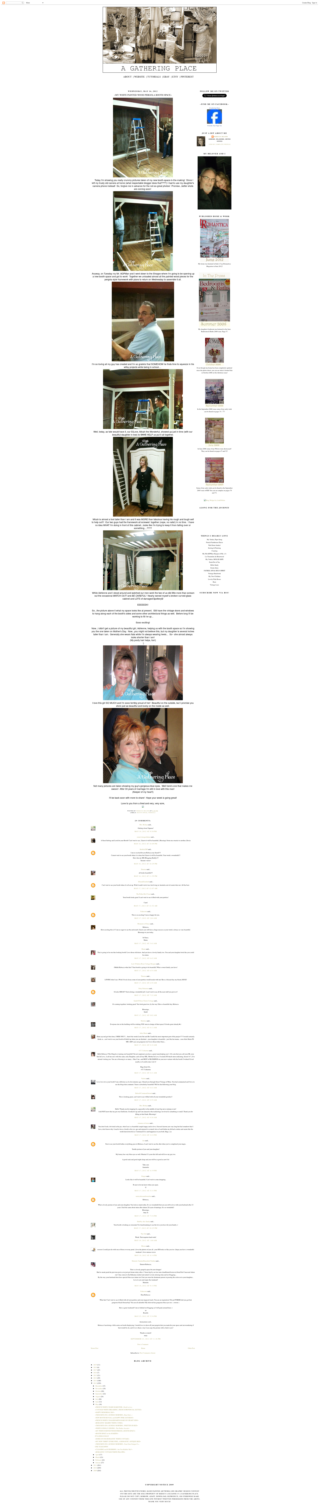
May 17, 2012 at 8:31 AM (145, 1073)
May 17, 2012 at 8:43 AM (145, 1088)
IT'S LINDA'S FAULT (102, 1436)
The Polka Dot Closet (143, 894)
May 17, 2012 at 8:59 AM (145, 1100)
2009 (95, 1470)
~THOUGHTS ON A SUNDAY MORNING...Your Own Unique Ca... (117, 1444)
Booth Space (142, 812)
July (97, 1399)
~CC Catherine (144, 1050)
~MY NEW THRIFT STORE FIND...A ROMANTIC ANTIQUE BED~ (118, 1441)
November (99, 1388)
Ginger (143, 1176)
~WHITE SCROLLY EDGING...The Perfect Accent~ (112, 1428)
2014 (95, 1378)
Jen (143, 1140)
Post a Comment (142, 1344)
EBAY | (167, 76)
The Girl (143, 1234)
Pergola (152, 812)
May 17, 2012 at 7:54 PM (146, 1216)
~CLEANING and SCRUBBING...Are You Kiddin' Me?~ (113, 1449)
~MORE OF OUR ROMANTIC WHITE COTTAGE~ (112, 1439)
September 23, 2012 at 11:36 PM (146, 1339)
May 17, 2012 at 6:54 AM (145, 970)
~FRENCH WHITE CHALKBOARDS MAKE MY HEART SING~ (117, 1420)
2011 (95, 1465)
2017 (95, 1370)
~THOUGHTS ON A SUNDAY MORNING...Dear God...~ (113, 1415)
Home (143, 1348)
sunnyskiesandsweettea (143, 1196)
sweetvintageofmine (143, 837)
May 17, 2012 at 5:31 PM (146, 1190)
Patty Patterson (144, 988)
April (97, 1454)
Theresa (143, 976)
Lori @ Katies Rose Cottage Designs (143, 964)
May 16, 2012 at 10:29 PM (145, 864)
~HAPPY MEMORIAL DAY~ (105, 1412)
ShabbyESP (144, 849)
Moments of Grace (143, 924)
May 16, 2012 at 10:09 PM (145, 844)
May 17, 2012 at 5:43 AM (145, 943)
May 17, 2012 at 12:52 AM (145, 906)
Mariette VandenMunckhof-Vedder (143, 1261)
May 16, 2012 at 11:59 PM (145, 876)
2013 (95, 1380)
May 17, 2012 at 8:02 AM (145, 1015)
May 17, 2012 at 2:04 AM (145, 918)
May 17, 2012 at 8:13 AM (145, 1027)
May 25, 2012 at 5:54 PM (146, 1316)
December (99, 1386)
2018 (95, 1367)
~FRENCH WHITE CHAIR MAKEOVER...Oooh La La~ (113, 1407)
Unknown (143, 911)
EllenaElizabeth (143, 882)
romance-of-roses (143, 1123)
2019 (95, 1365)
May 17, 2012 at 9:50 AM (145, 1117)
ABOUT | (128, 76)
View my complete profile (219, 144)
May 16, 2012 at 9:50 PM (146, 831)
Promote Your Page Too (214, 125)
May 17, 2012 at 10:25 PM (145, 1228)
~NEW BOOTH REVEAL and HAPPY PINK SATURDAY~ (114, 1417)
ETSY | (176, 76)
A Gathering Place (214, 108)
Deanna (143, 869)
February (98, 1460)
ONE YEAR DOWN (101, 1447)
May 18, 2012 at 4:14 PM (146, 1255)
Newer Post (94, 1348)
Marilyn (143, 1021)
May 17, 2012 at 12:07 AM (145, 888)
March (97, 1457)
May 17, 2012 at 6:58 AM (145, 983)
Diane (144, 949)
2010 (95, 1468)
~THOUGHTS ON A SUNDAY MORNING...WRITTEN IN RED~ (116, 1425)
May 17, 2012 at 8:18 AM (145, 1045)
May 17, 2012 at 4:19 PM (146, 1170)
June (97, 1402)
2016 (95, 1372)
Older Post (191, 1348)
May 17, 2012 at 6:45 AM (145, 958)
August (98, 1396)
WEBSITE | (140, 76)
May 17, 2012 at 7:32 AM (145, 995)
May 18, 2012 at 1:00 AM (145, 1240)
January (98, 1462)
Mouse (143, 1246)
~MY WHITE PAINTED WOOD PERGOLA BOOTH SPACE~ (115, 1431)
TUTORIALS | (155, 76)
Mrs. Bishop (143, 825)
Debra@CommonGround (143, 1093)
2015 (95, 1375)
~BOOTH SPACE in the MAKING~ (106, 1433)
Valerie (143, 1078)
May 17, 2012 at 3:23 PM (146, 1135)
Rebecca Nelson (221, 136)
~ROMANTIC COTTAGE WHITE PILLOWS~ (110, 1452)
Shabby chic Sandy (143, 1221)
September (99, 1394)
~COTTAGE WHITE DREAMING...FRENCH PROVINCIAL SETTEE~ (118, 1410)
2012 (95, 1383)
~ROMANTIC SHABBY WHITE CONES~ (109, 1423)
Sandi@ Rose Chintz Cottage (144, 1001)
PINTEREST (187, 76)
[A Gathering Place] (214, 123)
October (98, 1391)
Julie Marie (143, 1033)
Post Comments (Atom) (147, 1353)
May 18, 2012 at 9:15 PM (146, 1286)
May (97, 1404)
